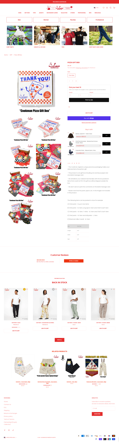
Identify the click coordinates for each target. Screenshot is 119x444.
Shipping (6, 410)
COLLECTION (64, 13)
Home (6, 55)
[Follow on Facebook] (5, 430)
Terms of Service (9, 419)
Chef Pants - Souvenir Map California (45, 322)
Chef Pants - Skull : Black (72, 381)
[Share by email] (79, 163)
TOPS (34, 13)
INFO (90, 13)
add (106, 135)
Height (70, 92)
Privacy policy (8, 416)
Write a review (73, 261)
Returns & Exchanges (10, 413)
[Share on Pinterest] (76, 163)
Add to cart (89, 113)
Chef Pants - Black (16, 322)
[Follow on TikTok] (13, 430)
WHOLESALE (98, 13)
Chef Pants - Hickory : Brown (103, 322)
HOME (19, 13)
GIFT (11, 55)
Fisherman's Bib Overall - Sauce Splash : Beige (96, 381)
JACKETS (41, 13)
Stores (6, 401)
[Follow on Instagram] (9, 430)
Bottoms (27, 13)
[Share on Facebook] (72, 163)
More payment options (89, 122)
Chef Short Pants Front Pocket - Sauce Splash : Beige (47, 382)
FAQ (5, 407)
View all (59, 340)
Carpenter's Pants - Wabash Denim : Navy (86, 150)
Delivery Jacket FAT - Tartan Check (84, 133)
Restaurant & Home (52, 13)
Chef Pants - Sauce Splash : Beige (23, 381)
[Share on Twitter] (74, 163)
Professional (82, 13)
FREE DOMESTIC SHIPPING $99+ (59, 1)
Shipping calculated (82, 68)
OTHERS (73, 13)
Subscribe (97, 414)
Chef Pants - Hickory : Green (74, 322)
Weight (91, 92)
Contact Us (7, 404)
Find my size (89, 100)
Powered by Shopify (51, 437)
